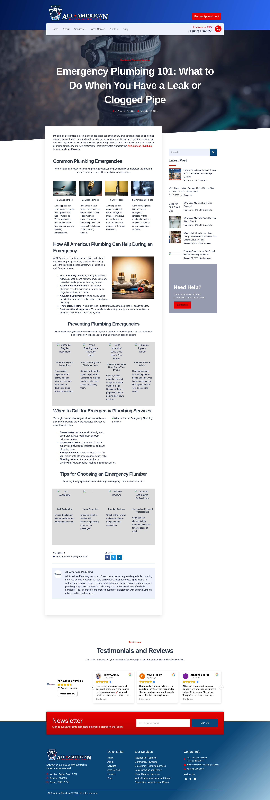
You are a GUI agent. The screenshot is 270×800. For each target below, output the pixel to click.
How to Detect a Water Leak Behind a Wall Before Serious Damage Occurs (200, 173)
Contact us (182, 305)
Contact (114, 29)
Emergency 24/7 (202, 27)
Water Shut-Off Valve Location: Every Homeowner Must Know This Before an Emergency (200, 236)
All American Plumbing (140, 146)
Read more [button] (101, 699)
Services (79, 29)
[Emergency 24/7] (218, 28)
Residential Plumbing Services (135, 60)
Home (55, 29)
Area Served (98, 29)
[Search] (213, 152)
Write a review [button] (67, 693)
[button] (107, 557)
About (66, 29)
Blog (125, 29)
